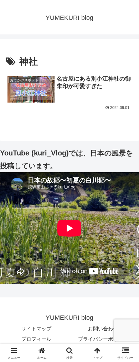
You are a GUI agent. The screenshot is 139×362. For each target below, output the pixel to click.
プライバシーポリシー (103, 339)
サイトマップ (36, 328)
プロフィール (36, 339)
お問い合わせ (103, 328)
